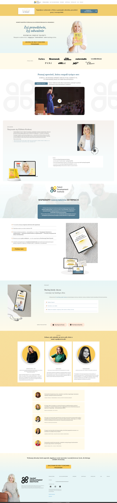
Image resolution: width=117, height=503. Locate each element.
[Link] (50, 486)
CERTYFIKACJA (67, 2)
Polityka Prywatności (52, 494)
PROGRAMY (62, 2)
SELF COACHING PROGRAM (54, 2)
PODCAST (81, 2)
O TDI (78, 2)
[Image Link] (58, 325)
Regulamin (50, 496)
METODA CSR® (73, 2)
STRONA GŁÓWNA (46, 2)
